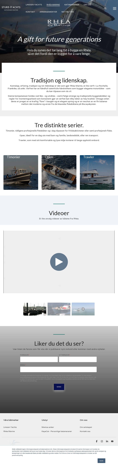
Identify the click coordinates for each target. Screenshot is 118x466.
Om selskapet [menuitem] (86, 427)
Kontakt (30, 12)
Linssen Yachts (34, 4)
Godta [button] (101, 461)
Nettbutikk (68, 12)
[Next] (110, 264)
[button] (114, 8)
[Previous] (7, 264)
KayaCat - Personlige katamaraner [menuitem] (57, 431)
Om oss (87, 4)
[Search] (105, 8)
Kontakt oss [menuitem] (85, 431)
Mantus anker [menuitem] (48, 427)
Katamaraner (71, 4)
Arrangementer (48, 12)
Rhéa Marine (53, 4)
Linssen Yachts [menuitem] (10, 427)
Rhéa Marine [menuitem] (9, 431)
